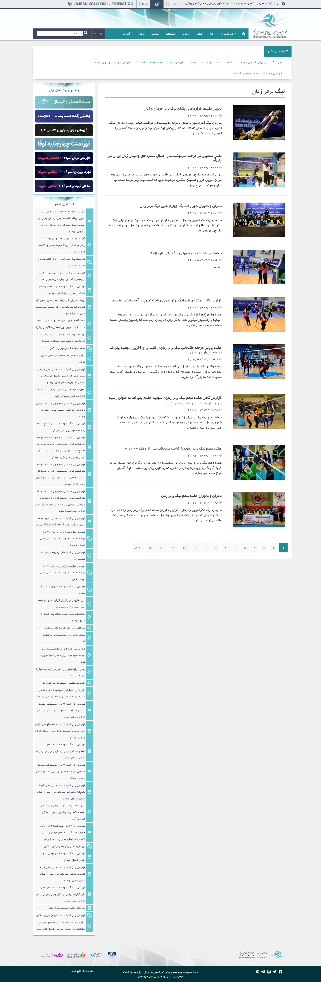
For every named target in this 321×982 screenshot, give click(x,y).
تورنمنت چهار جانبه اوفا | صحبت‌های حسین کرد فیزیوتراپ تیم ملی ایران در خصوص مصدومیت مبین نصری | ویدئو (60, 307)
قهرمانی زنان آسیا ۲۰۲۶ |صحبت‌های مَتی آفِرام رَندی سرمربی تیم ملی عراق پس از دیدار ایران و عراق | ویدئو (60, 731)
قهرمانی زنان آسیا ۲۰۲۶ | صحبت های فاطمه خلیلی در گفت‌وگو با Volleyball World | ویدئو (60, 521)
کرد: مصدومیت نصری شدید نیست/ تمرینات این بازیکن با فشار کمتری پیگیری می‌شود (239, 3)
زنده (95, 33)
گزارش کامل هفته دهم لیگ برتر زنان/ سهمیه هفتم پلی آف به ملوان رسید (165, 400)
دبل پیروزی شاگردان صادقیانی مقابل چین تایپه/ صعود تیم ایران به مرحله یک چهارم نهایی (63, 655)
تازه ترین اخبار (276, 51)
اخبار (279, 62)
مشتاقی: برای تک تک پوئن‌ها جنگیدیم (65, 628)
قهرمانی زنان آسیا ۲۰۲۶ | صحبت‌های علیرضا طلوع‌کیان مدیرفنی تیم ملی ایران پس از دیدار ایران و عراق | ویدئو (60, 792)
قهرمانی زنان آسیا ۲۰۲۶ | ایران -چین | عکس (60, 915)
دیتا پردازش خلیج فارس (149, 976)
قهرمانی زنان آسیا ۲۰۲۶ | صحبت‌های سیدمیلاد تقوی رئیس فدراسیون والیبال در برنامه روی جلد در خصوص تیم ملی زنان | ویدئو (60, 376)
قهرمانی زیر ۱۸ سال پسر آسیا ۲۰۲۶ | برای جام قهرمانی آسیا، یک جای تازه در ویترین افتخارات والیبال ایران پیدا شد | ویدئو (62, 832)
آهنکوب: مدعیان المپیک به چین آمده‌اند (64, 683)
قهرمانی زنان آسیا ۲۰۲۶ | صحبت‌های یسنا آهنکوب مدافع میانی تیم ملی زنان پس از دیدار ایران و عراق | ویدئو (60, 751)
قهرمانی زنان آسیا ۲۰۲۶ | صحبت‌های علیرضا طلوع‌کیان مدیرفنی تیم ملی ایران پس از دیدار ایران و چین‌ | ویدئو (60, 894)
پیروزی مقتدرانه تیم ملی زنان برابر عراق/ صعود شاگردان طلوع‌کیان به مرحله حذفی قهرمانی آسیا (62, 812)
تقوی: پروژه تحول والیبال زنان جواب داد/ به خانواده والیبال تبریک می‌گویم (61, 392)
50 (150, 547)
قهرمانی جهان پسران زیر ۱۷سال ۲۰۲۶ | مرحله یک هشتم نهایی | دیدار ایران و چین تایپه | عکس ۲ (62, 538)
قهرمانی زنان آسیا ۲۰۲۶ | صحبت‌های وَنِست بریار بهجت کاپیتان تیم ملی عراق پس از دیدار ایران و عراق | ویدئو (60, 710)
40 (162, 547)
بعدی (138, 547)
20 (184, 547)
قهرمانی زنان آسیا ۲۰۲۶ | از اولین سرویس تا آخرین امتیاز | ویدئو (60, 856)
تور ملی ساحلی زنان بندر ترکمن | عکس (64, 846)
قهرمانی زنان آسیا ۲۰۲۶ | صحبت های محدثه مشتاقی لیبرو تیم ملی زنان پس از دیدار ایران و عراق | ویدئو (60, 771)
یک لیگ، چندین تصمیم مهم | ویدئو (67, 908)
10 (196, 547)
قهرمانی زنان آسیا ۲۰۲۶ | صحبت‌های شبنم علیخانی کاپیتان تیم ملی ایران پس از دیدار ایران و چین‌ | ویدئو (62, 874)
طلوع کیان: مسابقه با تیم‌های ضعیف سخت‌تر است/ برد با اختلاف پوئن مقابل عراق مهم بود (61, 693)
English (143, 4)
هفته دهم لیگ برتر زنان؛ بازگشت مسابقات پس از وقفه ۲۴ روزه (173, 448)
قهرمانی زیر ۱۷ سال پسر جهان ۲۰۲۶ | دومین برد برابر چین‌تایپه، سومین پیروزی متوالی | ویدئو (60, 410)
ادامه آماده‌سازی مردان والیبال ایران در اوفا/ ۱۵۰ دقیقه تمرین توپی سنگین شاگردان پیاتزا (60, 324)
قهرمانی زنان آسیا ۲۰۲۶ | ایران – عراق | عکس (63, 589)
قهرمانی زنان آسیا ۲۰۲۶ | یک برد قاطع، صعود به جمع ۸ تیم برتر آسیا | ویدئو (61, 427)
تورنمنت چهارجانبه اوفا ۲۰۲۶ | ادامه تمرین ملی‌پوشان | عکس (61, 262)
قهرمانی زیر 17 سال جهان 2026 (112, 62)
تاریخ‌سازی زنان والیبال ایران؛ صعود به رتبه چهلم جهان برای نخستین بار (61, 603)
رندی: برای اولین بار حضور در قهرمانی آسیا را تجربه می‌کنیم (60, 672)
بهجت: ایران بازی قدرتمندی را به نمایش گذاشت (63, 638)
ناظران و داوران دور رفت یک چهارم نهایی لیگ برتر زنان (181, 206)
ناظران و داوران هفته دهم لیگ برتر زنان (191, 496)
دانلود (230, 62)
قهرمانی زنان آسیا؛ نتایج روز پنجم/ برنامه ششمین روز (63, 555)
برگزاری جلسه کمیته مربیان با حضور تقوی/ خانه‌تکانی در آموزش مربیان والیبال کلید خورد (60, 925)
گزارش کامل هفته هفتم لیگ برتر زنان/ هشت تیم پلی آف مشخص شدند (167, 300)
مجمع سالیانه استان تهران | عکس (67, 348)
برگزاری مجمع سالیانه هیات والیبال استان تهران (63, 358)
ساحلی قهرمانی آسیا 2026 (205, 62)
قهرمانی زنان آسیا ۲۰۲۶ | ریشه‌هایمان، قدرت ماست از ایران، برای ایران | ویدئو (60, 289)
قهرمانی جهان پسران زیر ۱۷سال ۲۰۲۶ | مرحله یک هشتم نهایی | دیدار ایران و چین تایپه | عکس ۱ (62, 572)
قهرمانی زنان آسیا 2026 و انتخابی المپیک (160, 62)
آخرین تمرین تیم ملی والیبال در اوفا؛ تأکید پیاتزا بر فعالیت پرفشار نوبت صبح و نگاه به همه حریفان (62, 245)
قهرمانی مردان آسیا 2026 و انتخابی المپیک (257, 73)
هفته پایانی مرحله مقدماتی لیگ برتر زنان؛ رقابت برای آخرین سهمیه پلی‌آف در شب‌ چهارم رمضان (166, 350)
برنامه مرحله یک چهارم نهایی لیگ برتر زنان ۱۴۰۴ (185, 253)
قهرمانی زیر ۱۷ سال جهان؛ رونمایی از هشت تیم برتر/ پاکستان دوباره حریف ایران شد (61, 276)
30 (173, 547)
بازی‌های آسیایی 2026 (253, 62)
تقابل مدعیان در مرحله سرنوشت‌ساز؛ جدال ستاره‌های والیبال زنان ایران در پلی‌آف (165, 158)
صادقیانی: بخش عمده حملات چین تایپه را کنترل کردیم (63, 617)
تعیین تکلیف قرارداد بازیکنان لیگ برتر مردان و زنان (183, 108)
